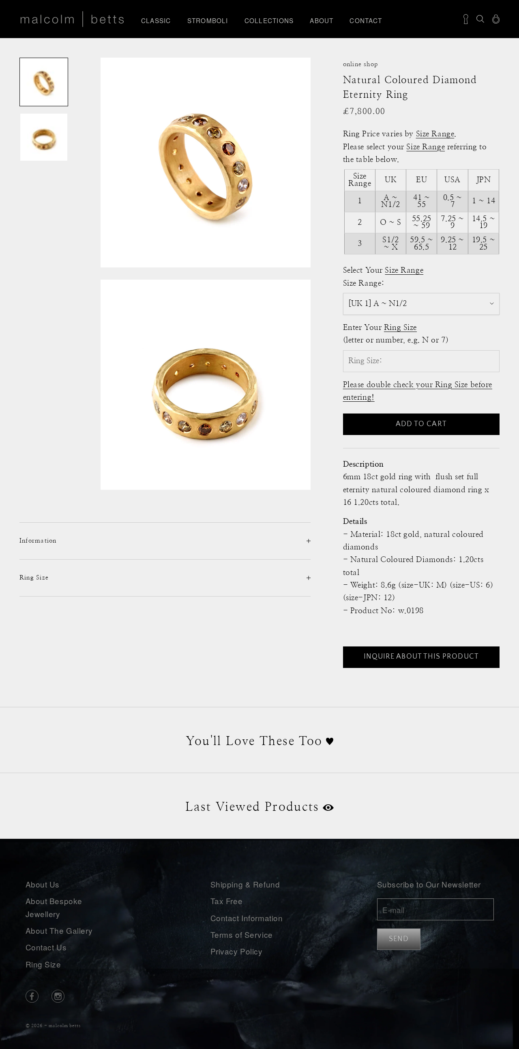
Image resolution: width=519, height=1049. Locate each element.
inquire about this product (421, 657)
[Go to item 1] (43, 82)
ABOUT (321, 20)
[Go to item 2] (43, 137)
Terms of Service (241, 934)
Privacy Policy (236, 951)
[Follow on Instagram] (57, 996)
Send (399, 939)
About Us (43, 884)
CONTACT (366, 20)
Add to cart (421, 424)
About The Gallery (59, 930)
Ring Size (43, 964)
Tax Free (226, 900)
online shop (360, 64)
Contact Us (46, 946)
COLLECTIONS (269, 20)
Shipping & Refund (245, 884)
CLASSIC (156, 20)
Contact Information (246, 917)
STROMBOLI (207, 20)
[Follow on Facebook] (32, 996)
